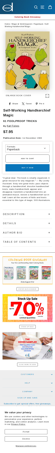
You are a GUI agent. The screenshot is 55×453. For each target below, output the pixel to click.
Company (27, 391)
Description (14, 214)
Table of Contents (19, 242)
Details (9, 223)
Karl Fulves (13, 126)
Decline (26, 439)
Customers (27, 374)
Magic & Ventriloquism (22, 24)
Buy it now (27, 168)
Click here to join (27, 364)
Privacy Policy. (18, 424)
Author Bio (12, 232)
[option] (27, 17)
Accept (26, 432)
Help (27, 383)
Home (7, 24)
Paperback (38, 24)
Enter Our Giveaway (27, 289)
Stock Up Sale (27, 326)
